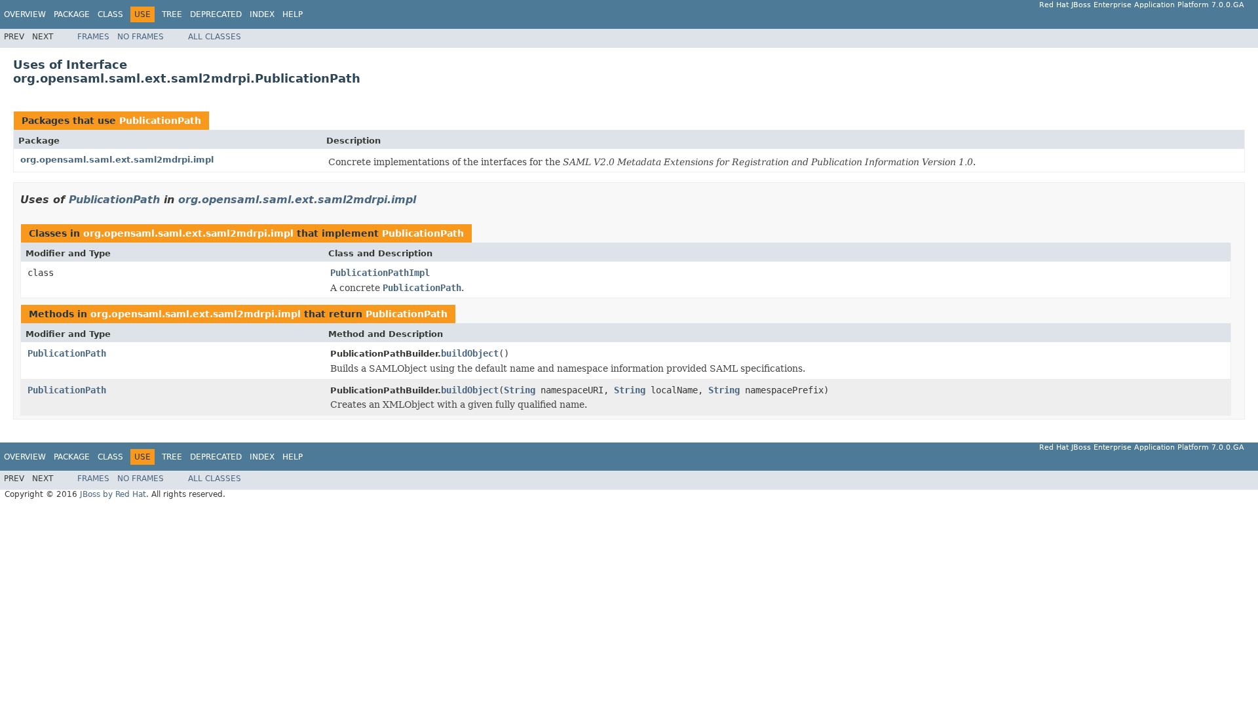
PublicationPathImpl (380, 272)
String (519, 390)
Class (110, 14)
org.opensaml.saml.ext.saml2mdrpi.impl (117, 160)
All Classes (214, 36)
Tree (172, 14)
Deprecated (216, 14)
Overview (25, 14)
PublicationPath (160, 120)
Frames (93, 36)
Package (72, 14)
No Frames (140, 36)
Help (292, 14)
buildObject (470, 353)
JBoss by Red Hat (113, 494)
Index (262, 14)
